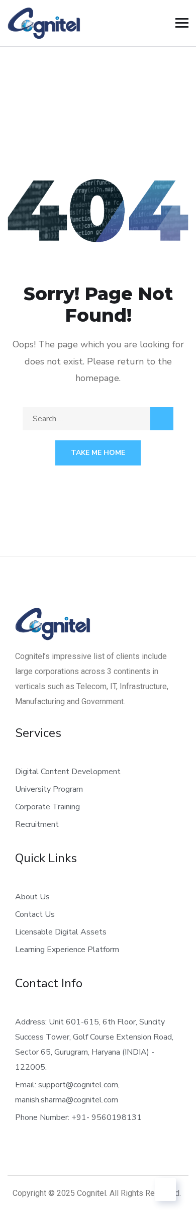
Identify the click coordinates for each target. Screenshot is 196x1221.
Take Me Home (98, 452)
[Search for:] (98, 418)
